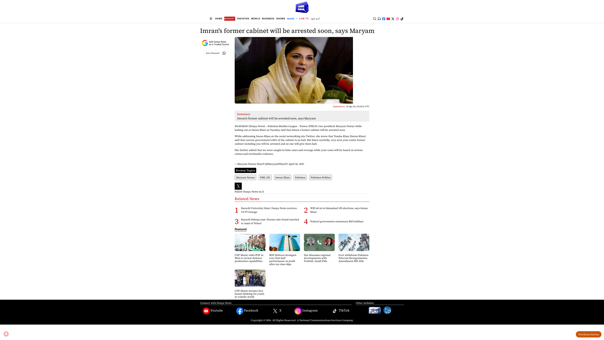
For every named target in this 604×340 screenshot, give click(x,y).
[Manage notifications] (6, 333)
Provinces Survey (588, 334)
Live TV (304, 18)
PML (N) (265, 177)
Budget (230, 18)
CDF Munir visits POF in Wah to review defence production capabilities (249, 258)
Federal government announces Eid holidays (337, 221)
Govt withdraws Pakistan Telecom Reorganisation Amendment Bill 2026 (353, 258)
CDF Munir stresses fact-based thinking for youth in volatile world (249, 293)
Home (218, 18)
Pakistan (243, 18)
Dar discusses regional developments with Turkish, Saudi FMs (317, 258)
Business (268, 18)
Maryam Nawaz (245, 177)
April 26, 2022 (296, 164)
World (255, 18)
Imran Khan (282, 177)
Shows (280, 18)
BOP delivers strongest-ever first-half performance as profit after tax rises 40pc (283, 259)
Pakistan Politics (320, 177)
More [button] (291, 18)
